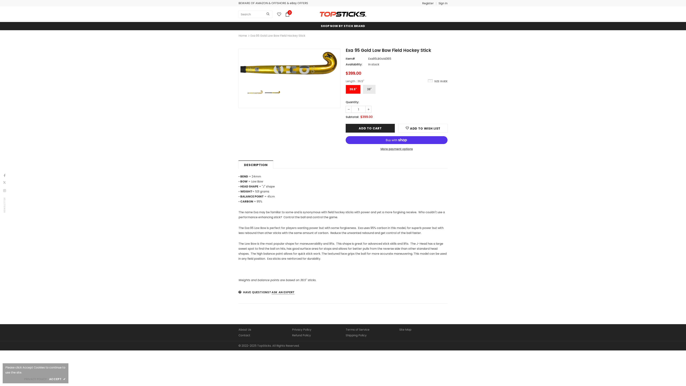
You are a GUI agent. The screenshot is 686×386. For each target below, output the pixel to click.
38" (369, 89)
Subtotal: (352, 117)
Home (242, 36)
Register (428, 3)
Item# (350, 59)
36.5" (353, 89)
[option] (289, 64)
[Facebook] (4, 175)
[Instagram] (4, 190)
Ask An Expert (283, 292)
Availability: (354, 64)
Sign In (443, 3)
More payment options (397, 149)
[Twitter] (4, 183)
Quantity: (352, 102)
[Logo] (343, 14)
